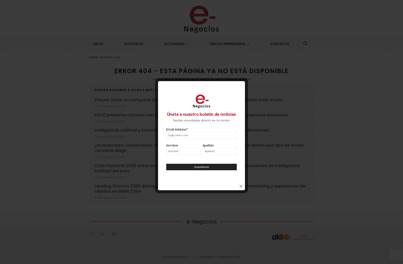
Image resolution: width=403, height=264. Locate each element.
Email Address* (177, 129)
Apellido (208, 145)
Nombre (172, 145)
